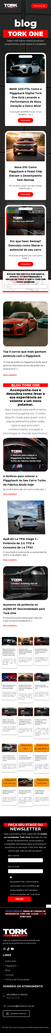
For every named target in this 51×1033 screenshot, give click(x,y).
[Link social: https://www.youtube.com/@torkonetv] (13, 948)
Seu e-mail (13, 866)
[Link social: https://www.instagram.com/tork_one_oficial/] (5, 948)
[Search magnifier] (45, 286)
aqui (42, 914)
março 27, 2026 (26, 135)
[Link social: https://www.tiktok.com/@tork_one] (9, 948)
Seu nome (13, 855)
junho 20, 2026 (27, 56)
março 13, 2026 (26, 209)
